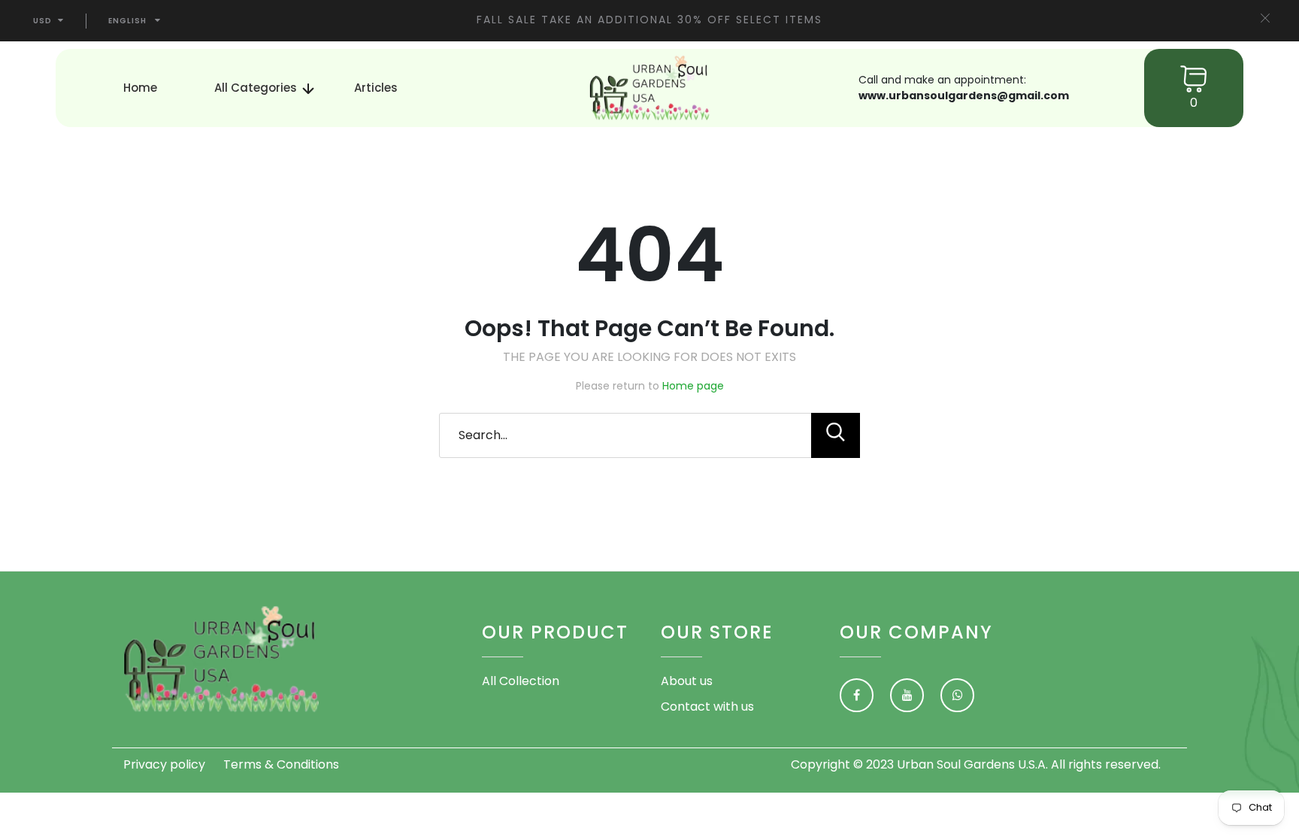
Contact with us (707, 706)
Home (140, 88)
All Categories (255, 88)
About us (687, 681)
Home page (693, 385)
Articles (376, 88)
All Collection (520, 681)
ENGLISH (127, 20)
